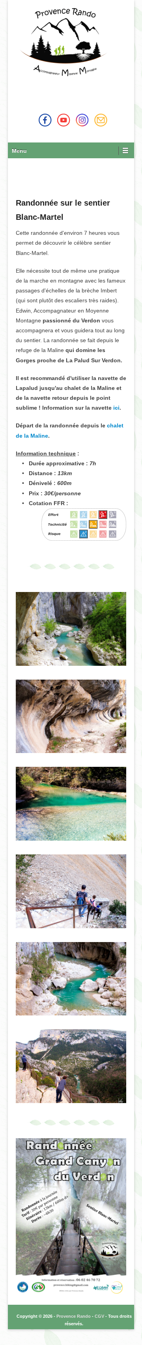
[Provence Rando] (65, 42)
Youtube (63, 120)
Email (100, 120)
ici (116, 408)
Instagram (82, 120)
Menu (19, 151)
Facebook (45, 120)
